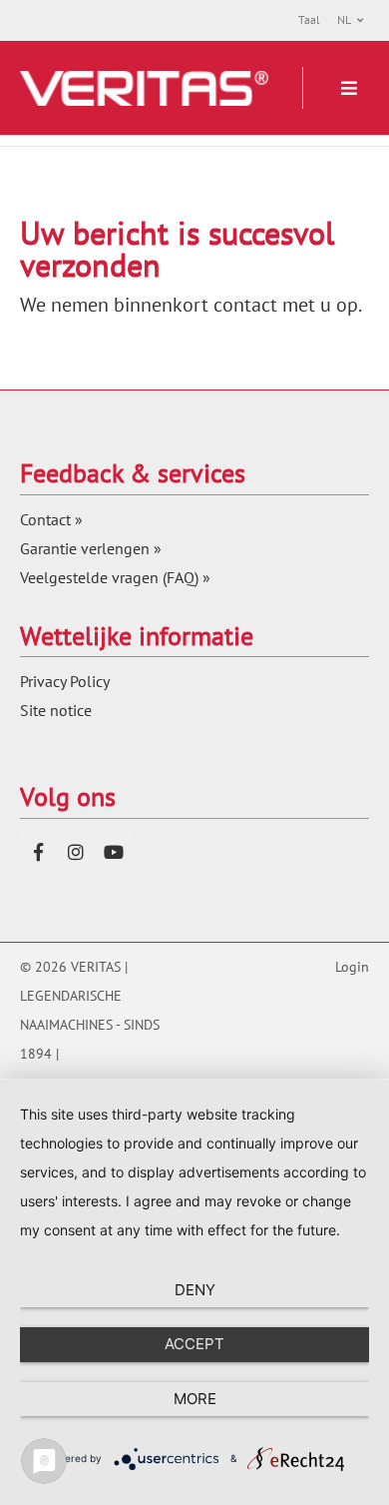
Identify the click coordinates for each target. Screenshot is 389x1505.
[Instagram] (76, 852)
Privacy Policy (65, 681)
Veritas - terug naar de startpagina (144, 88)
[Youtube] (114, 852)
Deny (195, 1289)
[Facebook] (38, 852)
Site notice (56, 710)
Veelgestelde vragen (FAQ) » (115, 577)
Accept (194, 1343)
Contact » (51, 519)
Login (352, 967)
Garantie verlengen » (91, 548)
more (195, 1398)
